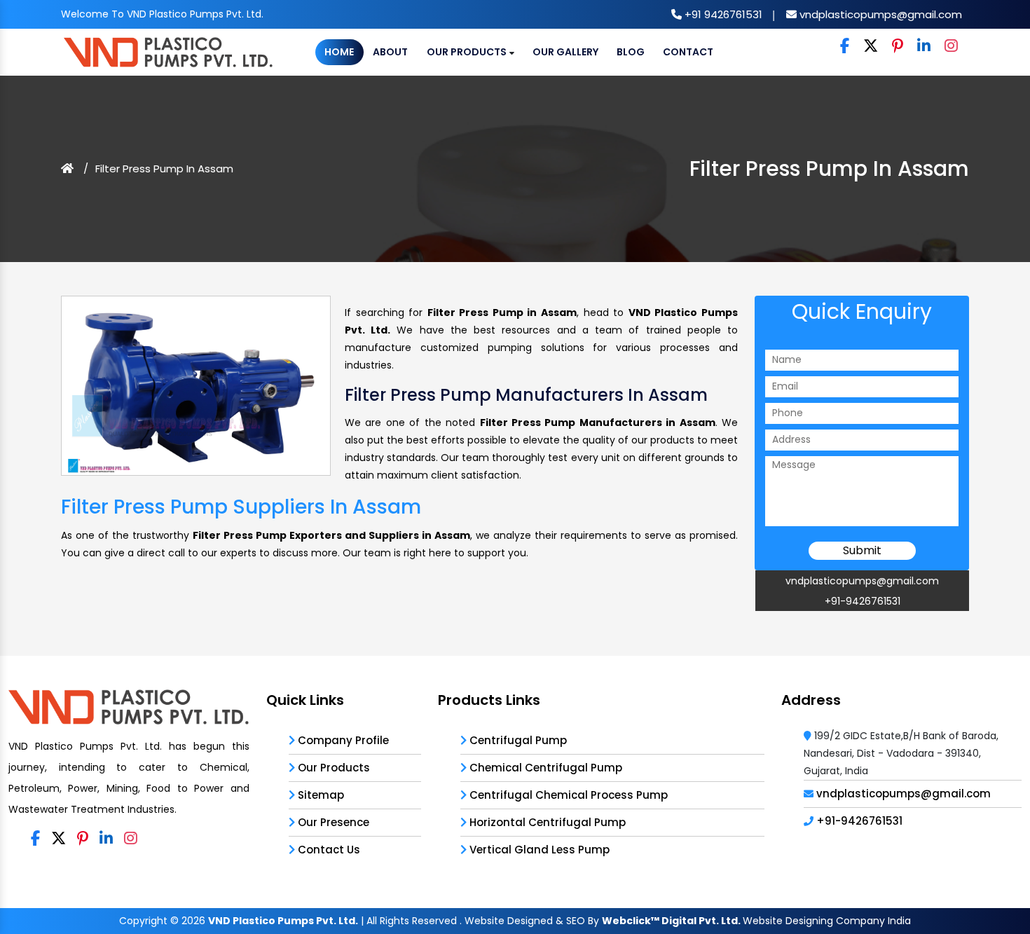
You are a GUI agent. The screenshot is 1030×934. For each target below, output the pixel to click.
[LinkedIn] (924, 47)
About (390, 52)
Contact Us (327, 849)
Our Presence (332, 822)
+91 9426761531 (722, 14)
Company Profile (342, 740)
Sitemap (319, 795)
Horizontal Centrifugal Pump (546, 822)
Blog (631, 52)
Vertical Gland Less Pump (538, 849)
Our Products (468, 52)
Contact (688, 52)
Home (339, 52)
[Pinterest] (897, 47)
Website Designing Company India (827, 921)
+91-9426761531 (862, 601)
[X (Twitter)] (870, 47)
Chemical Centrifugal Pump (544, 767)
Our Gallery (565, 52)
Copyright (143, 921)
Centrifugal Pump (517, 740)
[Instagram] (951, 47)
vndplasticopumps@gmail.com (879, 14)
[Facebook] (844, 47)
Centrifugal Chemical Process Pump (567, 795)
